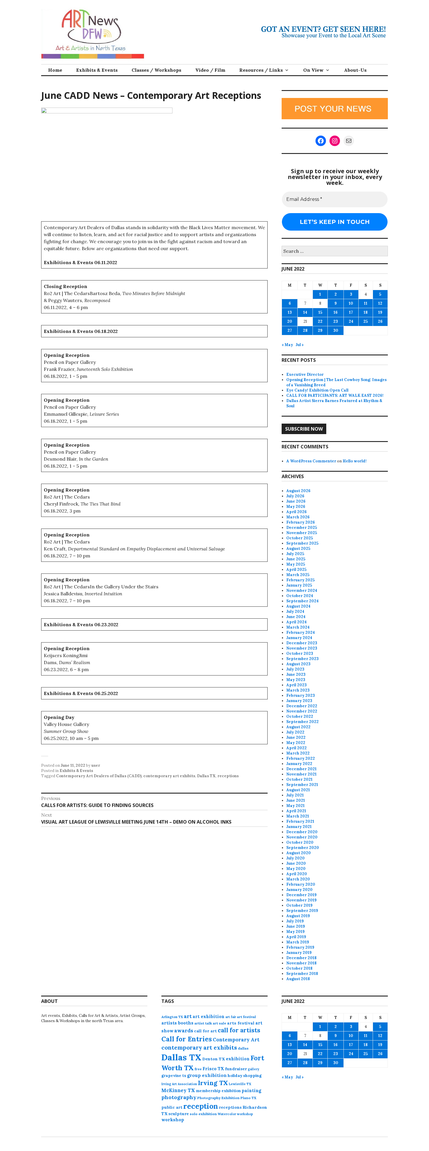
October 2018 (299, 968)
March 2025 (297, 574)
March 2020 (298, 879)
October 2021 (299, 779)
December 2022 (301, 705)
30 (335, 330)
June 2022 (296, 737)
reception (200, 1106)
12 (380, 303)
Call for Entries (186, 1039)
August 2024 (298, 606)
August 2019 (298, 915)
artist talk (203, 1023)
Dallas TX (206, 775)
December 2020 (302, 831)
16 (336, 312)
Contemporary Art (236, 1039)
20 (289, 321)
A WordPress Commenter (311, 461)
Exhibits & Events (97, 70)
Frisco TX (213, 1068)
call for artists (239, 1030)
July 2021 (295, 795)
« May (287, 344)
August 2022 (298, 726)
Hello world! (355, 461)
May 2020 (296, 868)
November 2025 (301, 532)
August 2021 (298, 789)
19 (380, 312)
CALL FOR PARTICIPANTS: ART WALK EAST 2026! (334, 395)
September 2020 (302, 847)
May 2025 (295, 564)
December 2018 (301, 957)
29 (320, 330)
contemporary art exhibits (169, 775)
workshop (172, 1119)
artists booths (177, 1023)
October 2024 (299, 595)
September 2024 (302, 601)
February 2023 (300, 695)
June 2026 (296, 501)
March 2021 (297, 816)
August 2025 (298, 548)
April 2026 (296, 511)
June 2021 (295, 800)
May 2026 (295, 506)
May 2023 (295, 679)
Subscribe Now (304, 429)
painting (251, 1090)
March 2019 (297, 942)
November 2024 (301, 590)
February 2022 (300, 758)
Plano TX (248, 1098)
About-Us (355, 70)
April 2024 (296, 622)
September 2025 (302, 543)
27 (289, 330)
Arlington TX (172, 1017)
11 (365, 303)
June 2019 (295, 926)
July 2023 (295, 669)
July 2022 (295, 732)
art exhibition (208, 1016)
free (198, 1069)
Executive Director (305, 374)
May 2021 (295, 805)
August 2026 (298, 490)
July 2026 (295, 496)
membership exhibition (218, 1090)
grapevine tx (173, 1075)
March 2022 (298, 753)
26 (380, 321)
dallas (243, 1048)
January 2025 (299, 585)
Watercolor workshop (235, 1114)
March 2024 (298, 627)
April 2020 (296, 873)
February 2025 (300, 580)
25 (365, 321)
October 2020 (299, 842)
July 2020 (295, 858)
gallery (253, 1069)
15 (320, 312)
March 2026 (298, 517)
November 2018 (301, 963)
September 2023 (302, 658)
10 (351, 303)
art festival (246, 1017)
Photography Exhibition (218, 1098)
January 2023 (299, 700)
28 (305, 330)
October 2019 (299, 905)
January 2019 (299, 952)
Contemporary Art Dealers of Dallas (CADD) (99, 775)
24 (351, 321)
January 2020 (299, 889)
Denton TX (213, 1058)
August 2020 (298, 852)
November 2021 (301, 774)
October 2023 (299, 653)
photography (178, 1097)
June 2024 (296, 616)
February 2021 (300, 821)
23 (335, 321)
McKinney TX (178, 1090)
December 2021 (301, 768)
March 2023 (298, 690)
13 (290, 312)
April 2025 (296, 569)
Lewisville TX (240, 1084)
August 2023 (298, 664)
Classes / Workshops (156, 70)
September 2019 (302, 910)
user (95, 765)
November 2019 (301, 900)
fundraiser (236, 1068)
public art (171, 1107)
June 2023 (296, 674)
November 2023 (301, 648)
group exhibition (207, 1075)
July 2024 (295, 611)
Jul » (300, 344)
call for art (205, 1031)
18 (366, 312)
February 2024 (300, 632)
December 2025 (301, 527)
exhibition (238, 1058)
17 (351, 312)
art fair (230, 1017)
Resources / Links (261, 70)
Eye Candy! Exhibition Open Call (317, 390)
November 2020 (302, 837)
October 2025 (299, 538)
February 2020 (300, 884)
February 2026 (300, 522)
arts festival (240, 1023)
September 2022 (302, 721)
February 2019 (300, 947)
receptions (228, 775)
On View (313, 70)
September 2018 (302, 973)
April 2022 (296, 747)
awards (183, 1030)
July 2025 (295, 553)
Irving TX (213, 1083)
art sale (219, 1023)
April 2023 (296, 684)
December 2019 (301, 894)
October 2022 (299, 716)
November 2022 (301, 711)
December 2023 (301, 643)
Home (55, 70)
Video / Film (210, 70)
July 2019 (295, 921)
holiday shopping (244, 1075)
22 (320, 321)
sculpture (178, 1113)
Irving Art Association (179, 1084)
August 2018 (298, 978)
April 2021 (296, 810)
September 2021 (302, 784)
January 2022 (299, 763)
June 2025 (295, 559)
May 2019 (295, 931)
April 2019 (296, 936)
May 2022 (295, 742)
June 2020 (296, 863)
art (188, 1016)
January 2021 (299, 826)
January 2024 (299, 637)
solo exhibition (203, 1114)
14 (305, 312)
